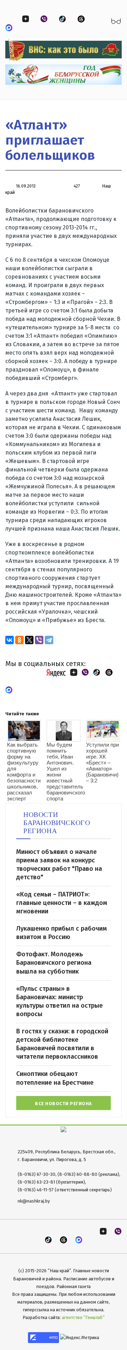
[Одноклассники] (19, 640)
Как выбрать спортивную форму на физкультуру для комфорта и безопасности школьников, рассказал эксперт (24, 771)
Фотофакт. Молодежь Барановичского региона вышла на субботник (53, 962)
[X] (29, 640)
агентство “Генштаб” (83, 1317)
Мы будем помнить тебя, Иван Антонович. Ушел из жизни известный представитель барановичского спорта (63, 771)
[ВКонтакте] (9, 640)
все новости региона (63, 1103)
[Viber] (39, 640)
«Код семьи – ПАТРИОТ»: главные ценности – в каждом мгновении (61, 903)
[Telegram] (49, 640)
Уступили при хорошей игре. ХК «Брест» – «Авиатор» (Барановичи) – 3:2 (102, 763)
